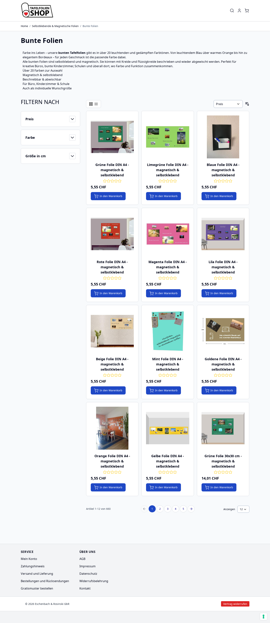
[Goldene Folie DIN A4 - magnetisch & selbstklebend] (223, 331)
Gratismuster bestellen (37, 588)
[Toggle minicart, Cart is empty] (246, 10)
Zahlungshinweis (33, 566)
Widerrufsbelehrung (93, 581)
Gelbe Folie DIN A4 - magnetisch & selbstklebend (167, 461)
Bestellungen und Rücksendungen (45, 581)
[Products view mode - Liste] (96, 104)
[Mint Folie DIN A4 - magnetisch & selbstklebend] (167, 331)
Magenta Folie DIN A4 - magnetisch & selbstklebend (167, 267)
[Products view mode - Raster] (91, 104)
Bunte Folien (90, 26)
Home (24, 26)
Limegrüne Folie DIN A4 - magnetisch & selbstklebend (167, 169)
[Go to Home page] (38, 10)
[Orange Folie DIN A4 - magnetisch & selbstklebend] (112, 428)
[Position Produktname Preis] (228, 104)
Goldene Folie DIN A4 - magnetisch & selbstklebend (223, 364)
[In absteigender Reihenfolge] (247, 104)
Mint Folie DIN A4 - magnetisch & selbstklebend (167, 364)
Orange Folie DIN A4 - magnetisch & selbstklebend (112, 461)
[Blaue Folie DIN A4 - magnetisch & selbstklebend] (223, 137)
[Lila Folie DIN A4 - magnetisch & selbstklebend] (223, 234)
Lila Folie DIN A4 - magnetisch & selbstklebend (223, 267)
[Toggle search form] (232, 10)
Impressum (87, 566)
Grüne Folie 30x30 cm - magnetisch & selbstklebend (223, 461)
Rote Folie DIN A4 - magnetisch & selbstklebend (112, 267)
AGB (82, 559)
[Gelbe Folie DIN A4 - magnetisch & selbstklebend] (167, 428)
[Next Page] (191, 508)
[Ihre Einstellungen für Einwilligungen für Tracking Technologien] (263, 616)
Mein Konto (29, 559)
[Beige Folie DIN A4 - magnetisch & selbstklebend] (112, 331)
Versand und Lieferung (37, 574)
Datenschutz (88, 574)
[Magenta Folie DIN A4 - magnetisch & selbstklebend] (167, 234)
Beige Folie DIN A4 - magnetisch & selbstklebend (112, 364)
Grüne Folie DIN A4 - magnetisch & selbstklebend (112, 169)
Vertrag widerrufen (204, 604)
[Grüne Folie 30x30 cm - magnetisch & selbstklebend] (223, 428)
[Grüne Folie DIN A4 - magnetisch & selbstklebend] (112, 137)
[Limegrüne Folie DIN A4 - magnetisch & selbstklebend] (167, 137)
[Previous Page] (144, 508)
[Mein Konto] (239, 10)
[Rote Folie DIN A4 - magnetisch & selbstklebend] (112, 234)
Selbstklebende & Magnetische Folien (55, 26)
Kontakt (85, 588)
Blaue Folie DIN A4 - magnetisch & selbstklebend (223, 169)
